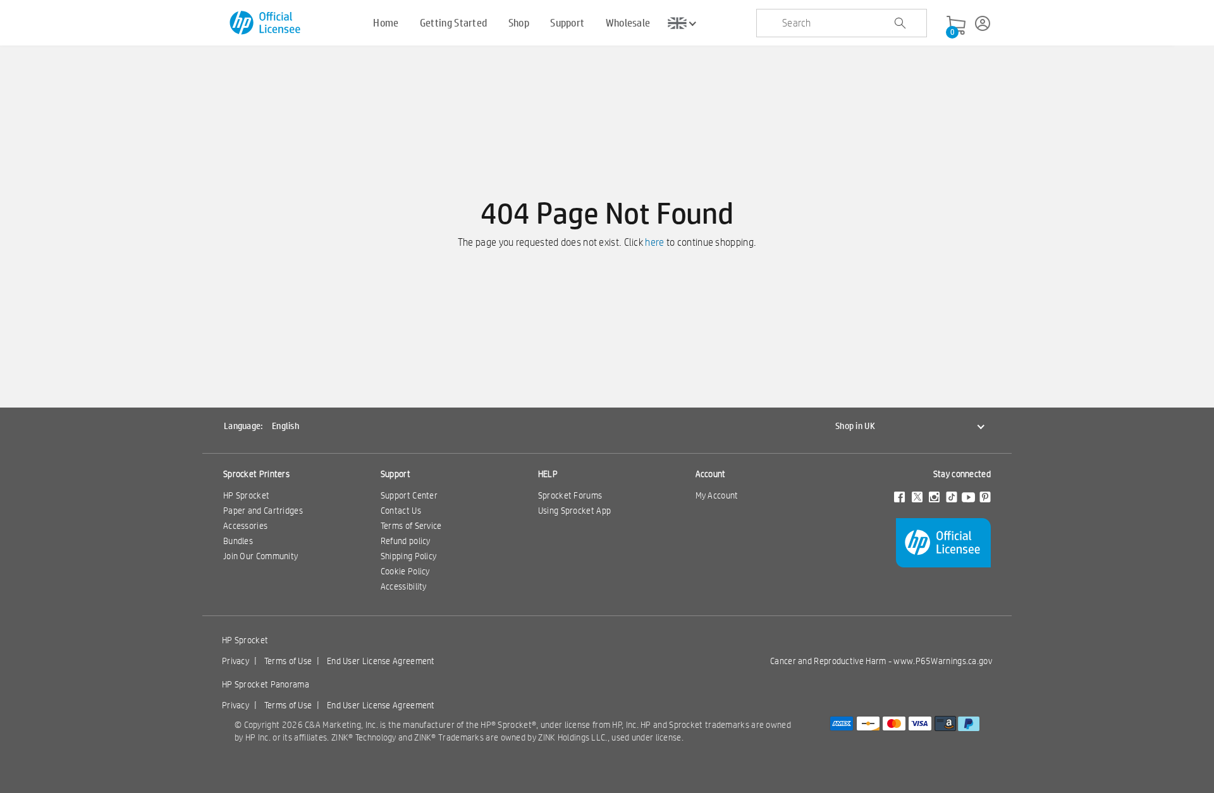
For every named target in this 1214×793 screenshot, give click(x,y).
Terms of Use (288, 661)
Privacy (235, 661)
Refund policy (406, 541)
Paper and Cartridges (263, 510)
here (654, 242)
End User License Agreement (381, 661)
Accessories (245, 525)
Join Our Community (260, 556)
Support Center (409, 495)
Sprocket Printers (256, 474)
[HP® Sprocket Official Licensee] (265, 23)
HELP (548, 474)
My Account (717, 495)
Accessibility (404, 586)
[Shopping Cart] (956, 26)
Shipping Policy (409, 556)
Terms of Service (411, 525)
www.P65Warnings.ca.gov (942, 661)
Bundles (238, 541)
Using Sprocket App (574, 510)
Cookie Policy (405, 571)
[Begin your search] (899, 23)
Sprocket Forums (570, 495)
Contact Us (401, 510)
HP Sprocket (246, 495)
